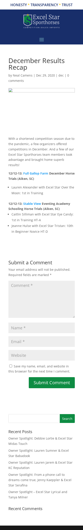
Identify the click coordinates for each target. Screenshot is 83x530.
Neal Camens (23, 75)
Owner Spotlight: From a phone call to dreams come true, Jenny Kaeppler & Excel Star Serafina (39, 479)
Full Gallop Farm (35, 173)
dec (61, 75)
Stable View (32, 204)
